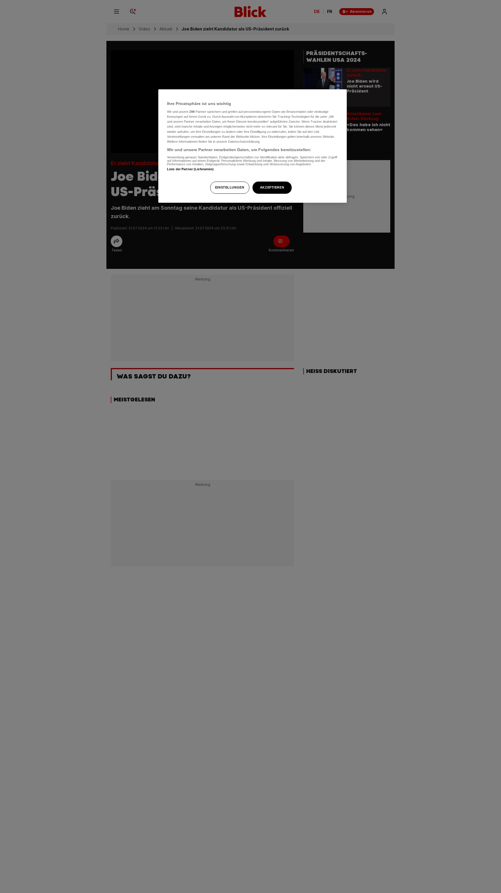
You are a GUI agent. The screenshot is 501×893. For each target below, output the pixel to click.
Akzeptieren (272, 187)
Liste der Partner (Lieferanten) (190, 169)
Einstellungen (229, 187)
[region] (252, 146)
